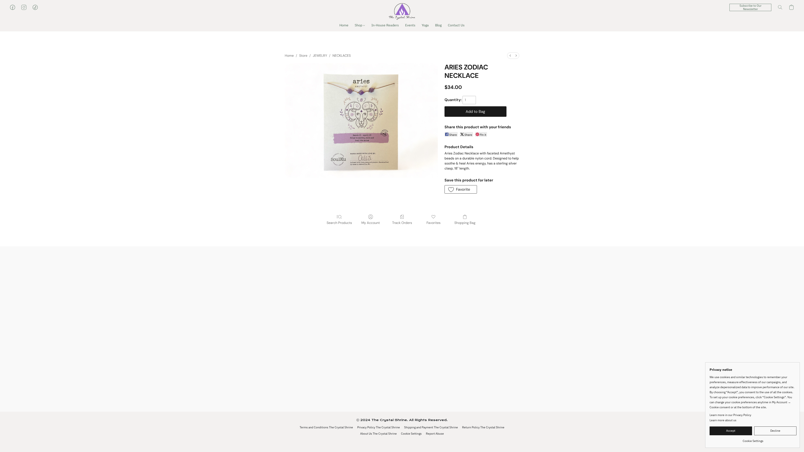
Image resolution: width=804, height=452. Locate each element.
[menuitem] (510, 56)
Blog (438, 25)
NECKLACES (341, 55)
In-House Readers (385, 25)
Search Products (339, 223)
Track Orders (402, 223)
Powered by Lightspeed (402, 441)
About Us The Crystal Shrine (378, 433)
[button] (402, 11)
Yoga (425, 25)
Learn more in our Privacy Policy (730, 415)
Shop (359, 25)
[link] (753, 439)
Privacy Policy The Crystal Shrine (378, 427)
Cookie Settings (411, 433)
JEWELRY (320, 55)
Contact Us (456, 25)
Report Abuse (435, 433)
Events (410, 25)
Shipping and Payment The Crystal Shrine (431, 427)
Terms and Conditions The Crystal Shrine (326, 427)
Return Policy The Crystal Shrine (483, 427)
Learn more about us (723, 420)
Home (343, 25)
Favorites (433, 223)
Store (303, 55)
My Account (370, 223)
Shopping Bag (464, 223)
